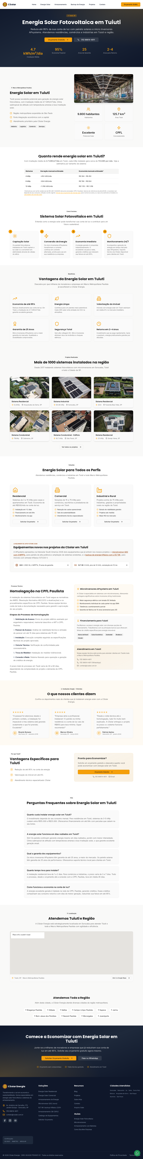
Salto (130, 1090)
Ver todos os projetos (70, 447)
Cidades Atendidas (120, 1085)
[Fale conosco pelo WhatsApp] (137, 1153)
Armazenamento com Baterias (85, 1126)
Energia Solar (45, 4)
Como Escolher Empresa (83, 1129)
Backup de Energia (78, 4)
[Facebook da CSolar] (5, 1121)
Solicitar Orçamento (27, 522)
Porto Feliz (136, 1090)
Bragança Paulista (34, 1010)
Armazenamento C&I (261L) (48, 1111)
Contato (102, 4)
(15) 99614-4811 (88, 40)
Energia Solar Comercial (47, 1095)
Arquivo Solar (79, 1107)
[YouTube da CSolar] (15, 1121)
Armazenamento (61, 4)
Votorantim (120, 1090)
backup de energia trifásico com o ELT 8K (102, 555)
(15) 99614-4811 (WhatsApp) (90, 662)
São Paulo (120, 1096)
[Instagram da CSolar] (10, 1121)
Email (113, 777)
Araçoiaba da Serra (122, 1093)
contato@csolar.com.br (88, 666)
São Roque (133, 1093)
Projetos (92, 4)
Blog (75, 1091)
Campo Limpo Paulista (83, 1010)
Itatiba (64, 1010)
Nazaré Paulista (69, 1016)
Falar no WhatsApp (90, 1058)
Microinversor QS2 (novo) (47, 1103)
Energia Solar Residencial (47, 1091)
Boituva (112, 1093)
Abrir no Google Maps (119, 978)
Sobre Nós (78, 1099)
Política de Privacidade (118, 1155)
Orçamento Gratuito (56, 40)
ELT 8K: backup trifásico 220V (49, 1107)
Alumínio (112, 1096)
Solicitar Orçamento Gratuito (57, 1058)
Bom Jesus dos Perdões (46, 1016)
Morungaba (88, 1016)
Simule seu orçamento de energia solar (68, 193)
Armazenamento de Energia (48, 1099)
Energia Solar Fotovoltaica (83, 1119)
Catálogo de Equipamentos (48, 1115)
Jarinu (115, 1010)
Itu (126, 1090)
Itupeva (103, 1010)
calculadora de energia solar (33, 194)
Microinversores (80, 1122)
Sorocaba (113, 1090)
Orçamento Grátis (131, 4)
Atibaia (52, 1010)
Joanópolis (104, 1016)
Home (34, 4)
